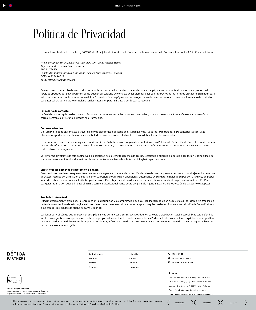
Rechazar (207, 302)
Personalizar (180, 302)
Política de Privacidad (89, 304)
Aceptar (233, 302)
